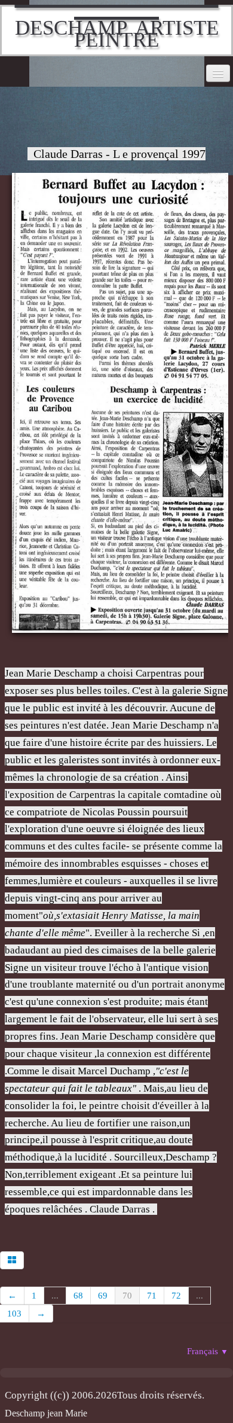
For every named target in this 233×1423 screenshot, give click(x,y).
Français (207, 1351)
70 (127, 1295)
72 (176, 1295)
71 (152, 1295)
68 (78, 1295)
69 (103, 1295)
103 (14, 1313)
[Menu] (218, 73)
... (55, 1295)
